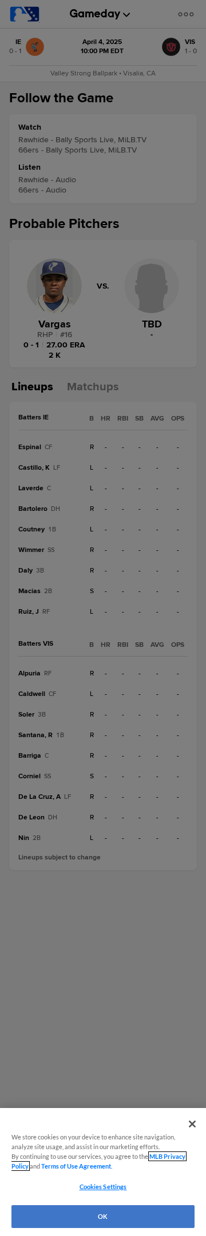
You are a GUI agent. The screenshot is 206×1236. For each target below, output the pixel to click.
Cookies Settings (103, 1186)
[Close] (192, 1124)
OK (103, 1216)
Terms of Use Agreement (76, 1166)
